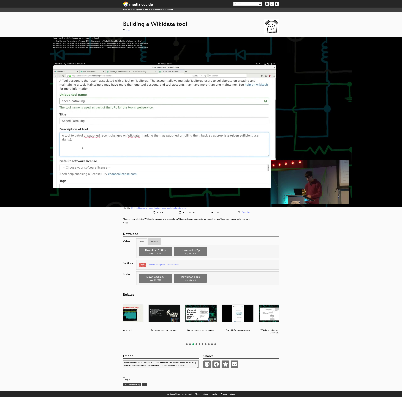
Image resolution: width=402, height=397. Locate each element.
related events (179, 208)
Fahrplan (246, 212)
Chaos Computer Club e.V (180, 394)
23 (144, 385)
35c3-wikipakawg (132, 385)
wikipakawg (158, 9)
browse (126, 9)
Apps (206, 394)
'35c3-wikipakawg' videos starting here (148, 208)
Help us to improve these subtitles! (164, 265)
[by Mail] (234, 364)
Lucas (127, 30)
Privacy (224, 394)
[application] (201, 122)
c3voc (232, 394)
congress (137, 9)
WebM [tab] (154, 241)
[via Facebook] (216, 364)
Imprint (214, 394)
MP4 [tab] (142, 241)
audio (169, 208)
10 (215, 344)
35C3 (147, 9)
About (197, 394)
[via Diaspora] (225, 364)
